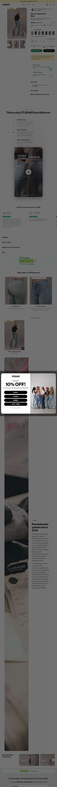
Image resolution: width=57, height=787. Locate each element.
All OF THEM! (16, 404)
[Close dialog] (54, 375)
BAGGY (15, 392)
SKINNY (15, 400)
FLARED (15, 396)
